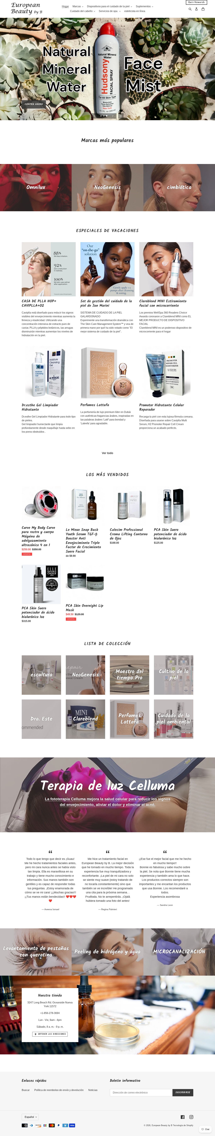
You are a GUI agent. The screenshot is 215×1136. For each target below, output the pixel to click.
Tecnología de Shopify (183, 1125)
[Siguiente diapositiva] (112, 115)
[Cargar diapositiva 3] (107, 116)
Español (29, 1117)
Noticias (92, 1090)
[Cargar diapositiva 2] (104, 116)
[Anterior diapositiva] (94, 115)
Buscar (26, 1090)
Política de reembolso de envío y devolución (59, 1090)
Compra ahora (34, 103)
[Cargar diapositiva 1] (101, 116)
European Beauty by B (162, 1125)
